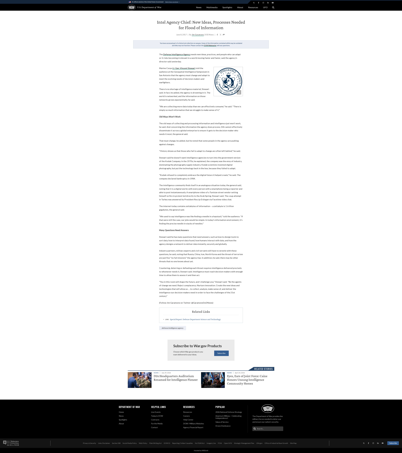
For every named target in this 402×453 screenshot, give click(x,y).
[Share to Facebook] (217, 35)
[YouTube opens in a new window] (272, 2)
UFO (265, 7)
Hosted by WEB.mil (201, 450)
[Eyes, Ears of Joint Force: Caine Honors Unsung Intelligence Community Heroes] (237, 379)
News (198, 7)
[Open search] (273, 7)
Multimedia (211, 7)
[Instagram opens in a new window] (263, 2)
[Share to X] (221, 35)
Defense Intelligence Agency (172, 328)
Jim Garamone (198, 35)
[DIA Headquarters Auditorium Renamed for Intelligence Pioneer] (163, 379)
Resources (253, 7)
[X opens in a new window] (253, 2)
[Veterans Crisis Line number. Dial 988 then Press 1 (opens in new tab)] (11, 443)
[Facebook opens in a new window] (258, 2)
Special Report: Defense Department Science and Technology (195, 319)
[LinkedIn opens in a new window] (268, 2)
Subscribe (221, 353)
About (240, 7)
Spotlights (227, 7)
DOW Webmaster (210, 45)
